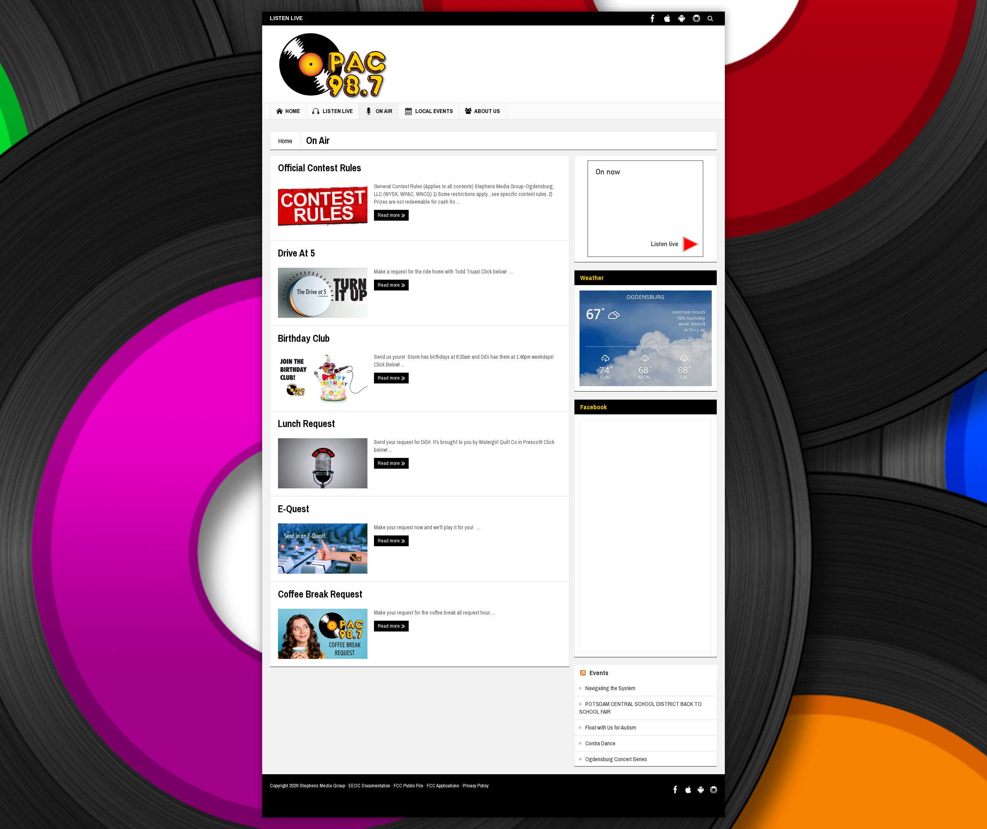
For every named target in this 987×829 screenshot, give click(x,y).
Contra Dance (600, 743)
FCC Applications (443, 785)
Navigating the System (610, 688)
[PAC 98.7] (330, 64)
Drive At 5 (296, 253)
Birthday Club (304, 338)
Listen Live (338, 111)
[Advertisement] (576, 62)
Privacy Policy (475, 785)
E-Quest (293, 509)
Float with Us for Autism (610, 727)
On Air (384, 111)
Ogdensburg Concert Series (616, 759)
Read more (389, 215)
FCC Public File (408, 785)
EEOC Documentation (369, 785)
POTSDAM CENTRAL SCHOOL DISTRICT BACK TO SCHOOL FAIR (640, 708)
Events (599, 672)
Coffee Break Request (320, 594)
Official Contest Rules (319, 168)
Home (292, 111)
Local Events (434, 111)
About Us (487, 111)
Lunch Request (306, 423)
